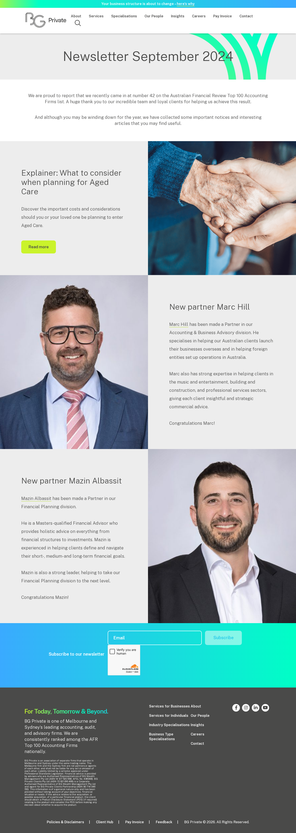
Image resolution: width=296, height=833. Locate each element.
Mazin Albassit (36, 498)
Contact (246, 16)
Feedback (164, 822)
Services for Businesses (169, 706)
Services (96, 16)
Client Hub (104, 822)
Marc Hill (178, 324)
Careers (199, 16)
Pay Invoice (222, 16)
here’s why (186, 4)
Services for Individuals (168, 716)
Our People (154, 16)
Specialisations (124, 16)
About (76, 16)
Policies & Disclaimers (65, 822)
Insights (177, 16)
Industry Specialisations (169, 725)
